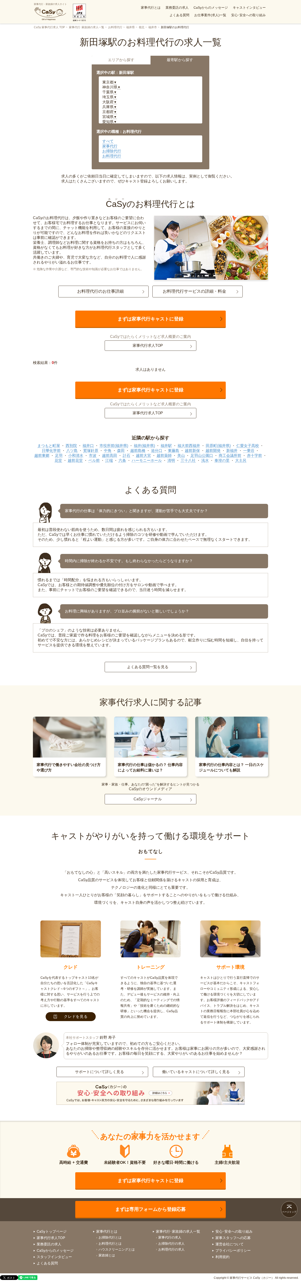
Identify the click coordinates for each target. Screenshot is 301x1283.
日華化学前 (51, 451)
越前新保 (192, 451)
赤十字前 (254, 456)
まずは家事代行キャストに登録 (150, 318)
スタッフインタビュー (54, 1257)
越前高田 (109, 456)
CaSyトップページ (52, 1231)
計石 (126, 456)
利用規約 (222, 1257)
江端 (109, 460)
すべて (108, 141)
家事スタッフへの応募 (233, 1238)
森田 (121, 451)
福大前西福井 (189, 446)
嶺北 (141, 27)
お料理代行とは (110, 1243)
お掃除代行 (111, 151)
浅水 (205, 460)
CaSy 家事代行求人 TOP (49, 27)
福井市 (152, 27)
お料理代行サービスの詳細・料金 (194, 291)
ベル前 (94, 460)
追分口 (156, 451)
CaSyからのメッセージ (211, 7)
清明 (171, 460)
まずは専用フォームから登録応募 (150, 1209)
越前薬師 (164, 456)
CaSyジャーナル (148, 799)
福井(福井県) (144, 446)
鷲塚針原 (90, 451)
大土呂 (240, 460)
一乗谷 (248, 451)
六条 (122, 460)
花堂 (58, 460)
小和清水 (75, 456)
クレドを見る (76, 1017)
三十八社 (188, 460)
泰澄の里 (222, 460)
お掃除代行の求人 (171, 1243)
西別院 (71, 446)
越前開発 (213, 451)
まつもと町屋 (48, 446)
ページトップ (289, 1212)
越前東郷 (41, 456)
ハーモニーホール (147, 460)
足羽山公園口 (201, 456)
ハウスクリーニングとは (117, 1249)
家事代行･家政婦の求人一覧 (86, 27)
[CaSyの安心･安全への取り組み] (150, 1094)
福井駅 (166, 446)
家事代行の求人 (169, 1237)
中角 (107, 451)
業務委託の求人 (177, 7)
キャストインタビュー (249, 7)
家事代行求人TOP (148, 345)
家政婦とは (107, 1255)
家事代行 (109, 146)
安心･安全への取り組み (248, 15)
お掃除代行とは (110, 1237)
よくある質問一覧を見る (147, 667)
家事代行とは (151, 7)
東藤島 (173, 451)
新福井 (232, 451)
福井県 (130, 27)
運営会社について (229, 1244)
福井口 (88, 446)
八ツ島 (72, 451)
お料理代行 (115, 27)
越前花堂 (75, 460)
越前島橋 (137, 451)
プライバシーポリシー (233, 1250)
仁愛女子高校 (247, 446)
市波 (92, 456)
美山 (181, 456)
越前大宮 (143, 456)
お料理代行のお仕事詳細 (100, 291)
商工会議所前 (230, 456)
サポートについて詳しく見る (99, 1072)
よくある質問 (179, 15)
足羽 (59, 456)
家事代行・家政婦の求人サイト (50, 4)
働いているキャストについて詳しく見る (196, 1072)
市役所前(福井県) (113, 446)
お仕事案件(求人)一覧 (210, 15)
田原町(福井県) (218, 446)
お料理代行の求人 (171, 1249)
